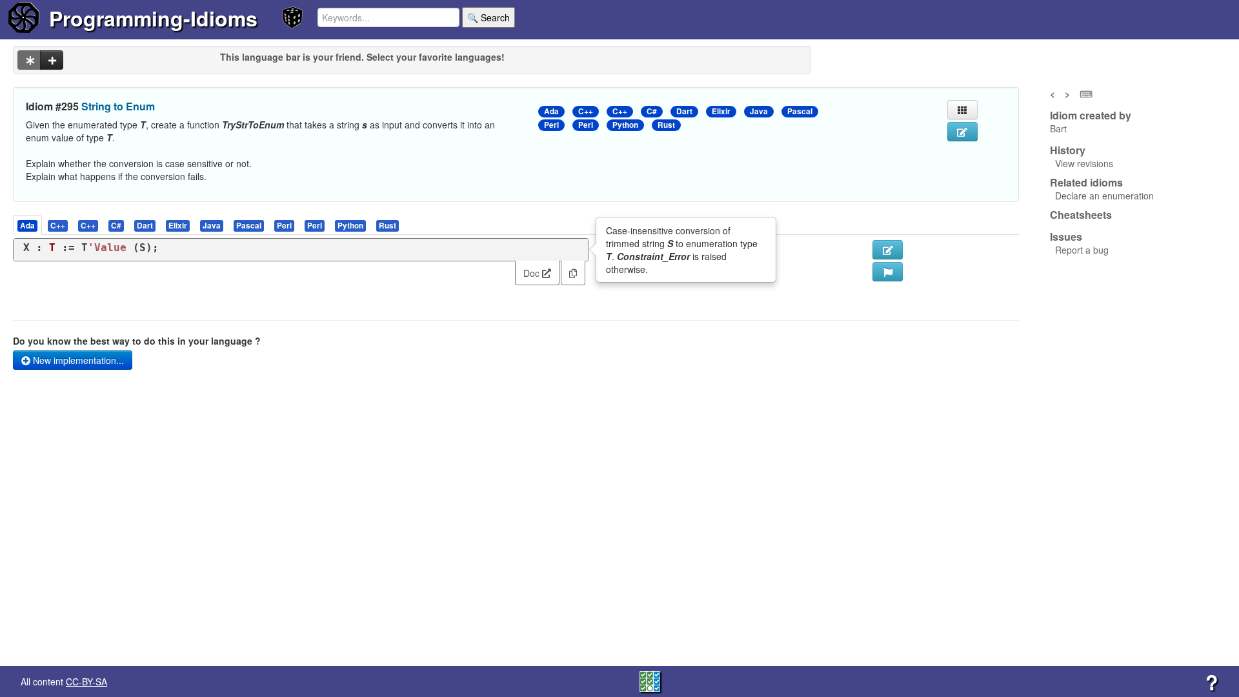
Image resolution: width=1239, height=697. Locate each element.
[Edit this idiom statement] (962, 131)
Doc (532, 273)
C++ (585, 111)
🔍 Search (488, 17)
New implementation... (77, 360)
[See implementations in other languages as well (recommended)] (29, 60)
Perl (551, 124)
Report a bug (1082, 249)
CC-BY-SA (86, 681)
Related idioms (1086, 182)
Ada (551, 111)
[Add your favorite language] (51, 60)
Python (625, 124)
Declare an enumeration (1104, 195)
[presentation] (27, 225)
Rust (666, 124)
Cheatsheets (1081, 214)
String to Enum (118, 106)
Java (759, 111)
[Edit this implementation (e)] (887, 249)
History (1067, 150)
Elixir (721, 111)
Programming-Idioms (153, 18)
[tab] (28, 225)
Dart (684, 111)
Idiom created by (1090, 115)
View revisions (1084, 163)
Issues (1066, 236)
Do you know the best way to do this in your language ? (137, 340)
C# (652, 111)
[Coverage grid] (650, 680)
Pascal (799, 111)
